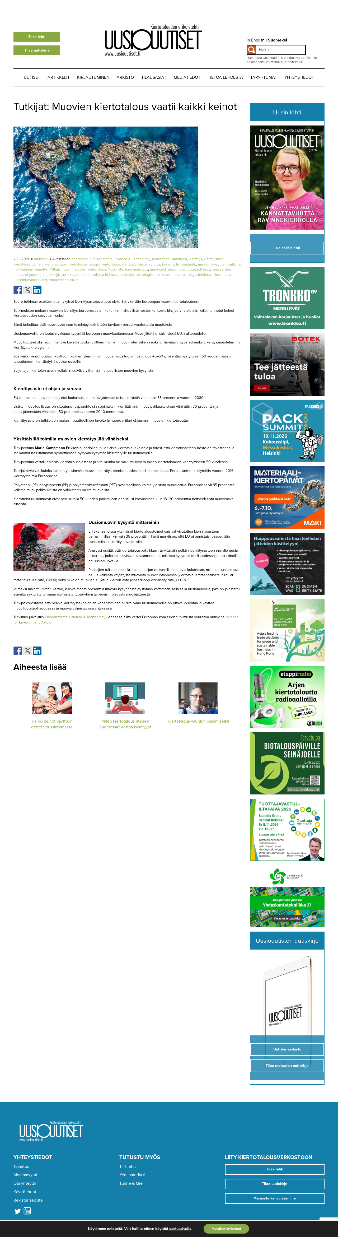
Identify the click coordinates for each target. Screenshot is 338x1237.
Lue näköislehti (287, 248)
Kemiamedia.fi (132, 1175)
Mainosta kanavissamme (274, 1198)
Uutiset (32, 77)
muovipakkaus (136, 269)
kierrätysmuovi (56, 264)
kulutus (154, 264)
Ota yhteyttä (24, 1183)
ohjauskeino (35, 274)
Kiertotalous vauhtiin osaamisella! (198, 721)
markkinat (234, 264)
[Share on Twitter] (27, 290)
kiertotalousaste (134, 264)
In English (256, 40)
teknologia (144, 274)
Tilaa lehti (36, 37)
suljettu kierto (103, 274)
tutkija (191, 274)
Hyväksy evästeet (226, 1228)
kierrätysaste (214, 259)
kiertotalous (110, 264)
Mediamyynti (25, 1175)
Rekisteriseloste (28, 1200)
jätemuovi (179, 259)
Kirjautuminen (93, 77)
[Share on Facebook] (17, 290)
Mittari (54, 269)
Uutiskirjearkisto (287, 1049)
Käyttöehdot (24, 1191)
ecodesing (80, 259)
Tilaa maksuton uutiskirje (287, 1065)
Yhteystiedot (299, 77)
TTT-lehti (127, 1166)
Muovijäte (115, 269)
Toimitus (21, 1166)
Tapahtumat (263, 77)
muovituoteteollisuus (193, 269)
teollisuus (162, 274)
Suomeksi (277, 40)
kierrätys (195, 259)
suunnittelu (125, 274)
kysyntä (168, 264)
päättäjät (53, 274)
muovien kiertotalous (89, 269)
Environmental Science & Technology (120, 259)
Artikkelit (59, 77)
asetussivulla (180, 1228)
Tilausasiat (153, 77)
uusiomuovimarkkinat (30, 280)
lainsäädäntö (186, 264)
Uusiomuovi (222, 274)
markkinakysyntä (211, 264)
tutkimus (205, 274)
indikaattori (161, 259)
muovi (66, 269)
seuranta (84, 274)
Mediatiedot (187, 77)
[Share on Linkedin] (37, 290)
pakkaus (68, 274)
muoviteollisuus (162, 269)
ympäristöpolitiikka (63, 280)
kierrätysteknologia (84, 264)
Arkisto (125, 77)
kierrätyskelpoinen (28, 264)
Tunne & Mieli (132, 1183)
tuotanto (178, 274)
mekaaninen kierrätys (30, 269)
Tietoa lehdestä (225, 77)
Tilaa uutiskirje (37, 50)
